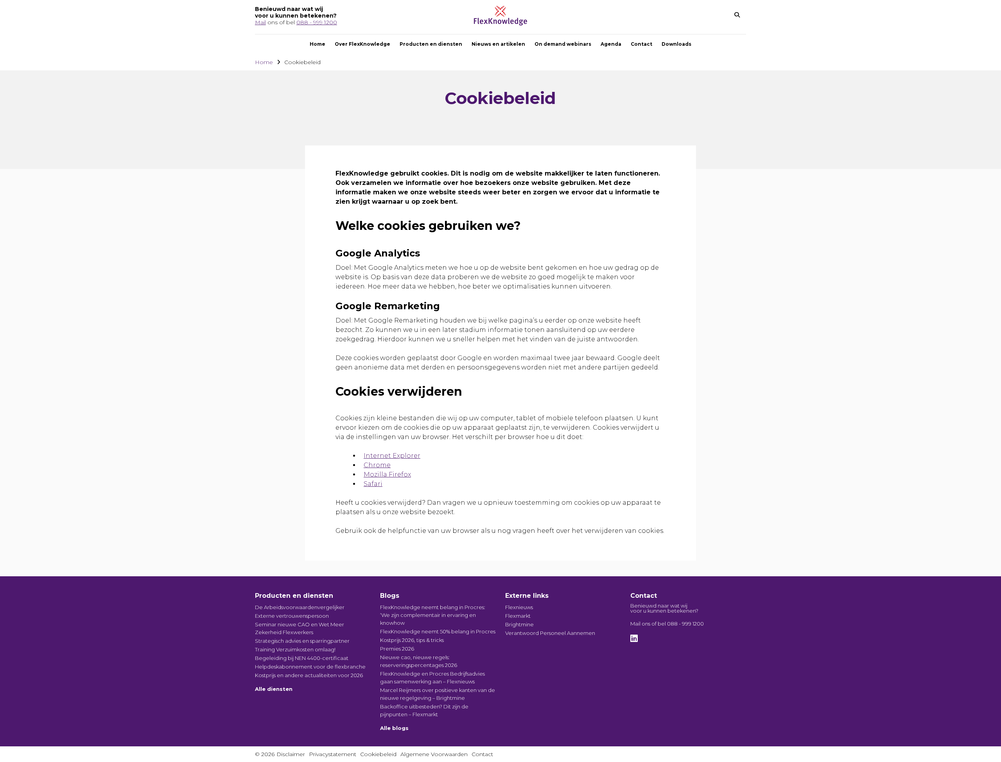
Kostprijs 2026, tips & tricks (412, 640)
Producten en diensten (431, 44)
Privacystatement (332, 754)
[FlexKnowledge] (500, 23)
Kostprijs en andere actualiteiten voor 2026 (309, 675)
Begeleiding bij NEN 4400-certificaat (301, 658)
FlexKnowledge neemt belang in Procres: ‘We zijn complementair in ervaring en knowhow (432, 615)
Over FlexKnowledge (362, 44)
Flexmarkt (518, 616)
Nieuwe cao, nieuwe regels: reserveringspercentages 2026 (418, 661)
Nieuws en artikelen (498, 44)
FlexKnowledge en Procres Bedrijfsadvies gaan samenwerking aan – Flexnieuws (432, 678)
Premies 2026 (397, 648)
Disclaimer (290, 754)
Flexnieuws (519, 607)
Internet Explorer (392, 455)
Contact (641, 44)
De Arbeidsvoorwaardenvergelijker (299, 607)
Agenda (611, 44)
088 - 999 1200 (316, 22)
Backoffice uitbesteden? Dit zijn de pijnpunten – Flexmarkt (424, 710)
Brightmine (519, 624)
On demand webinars (563, 44)
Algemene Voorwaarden (434, 754)
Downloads (676, 44)
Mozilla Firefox (387, 474)
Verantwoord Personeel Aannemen (550, 633)
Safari (373, 484)
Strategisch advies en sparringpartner (302, 641)
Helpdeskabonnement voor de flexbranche (310, 666)
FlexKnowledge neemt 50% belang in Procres (437, 631)
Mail (260, 22)
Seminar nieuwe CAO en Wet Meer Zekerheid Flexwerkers (299, 628)
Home (317, 44)
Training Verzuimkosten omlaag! (295, 649)
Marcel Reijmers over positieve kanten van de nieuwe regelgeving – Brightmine (437, 694)
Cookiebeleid (378, 754)
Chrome (377, 465)
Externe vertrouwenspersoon (292, 616)
